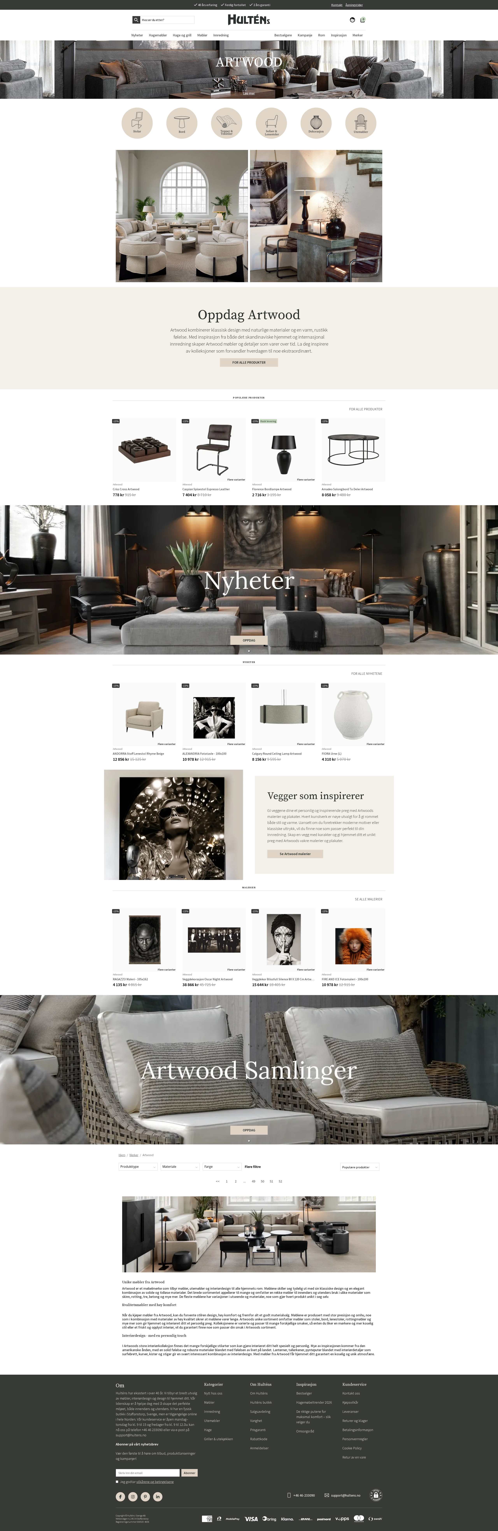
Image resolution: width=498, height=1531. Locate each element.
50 (262, 1181)
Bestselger (304, 1393)
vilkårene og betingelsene (155, 1481)
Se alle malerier (368, 899)
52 (280, 1181)
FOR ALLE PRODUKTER (249, 362)
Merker (134, 1155)
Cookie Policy (352, 1448)
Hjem (122, 1155)
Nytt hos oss (213, 1393)
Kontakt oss (351, 1393)
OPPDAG (249, 640)
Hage (208, 1430)
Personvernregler (355, 1439)
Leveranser (350, 1411)
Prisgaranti (258, 1430)
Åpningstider (354, 5)
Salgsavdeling (260, 1411)
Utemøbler (212, 1420)
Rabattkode (258, 1439)
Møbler (209, 1402)
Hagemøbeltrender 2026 (314, 1402)
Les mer (249, 93)
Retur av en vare (354, 1457)
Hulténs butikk (261, 1402)
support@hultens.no (131, 1435)
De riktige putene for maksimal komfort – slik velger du (313, 1416)
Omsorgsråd (305, 1431)
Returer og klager (355, 1420)
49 (253, 1181)
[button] (249, 651)
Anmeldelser (259, 1448)
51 (271, 1181)
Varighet (256, 1420)
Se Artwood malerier (295, 854)
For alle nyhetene (366, 673)
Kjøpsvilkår (350, 1402)
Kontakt (337, 5)
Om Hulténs (259, 1393)
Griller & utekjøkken (218, 1439)
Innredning (212, 1411)
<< (218, 1181)
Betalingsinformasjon (357, 1430)
